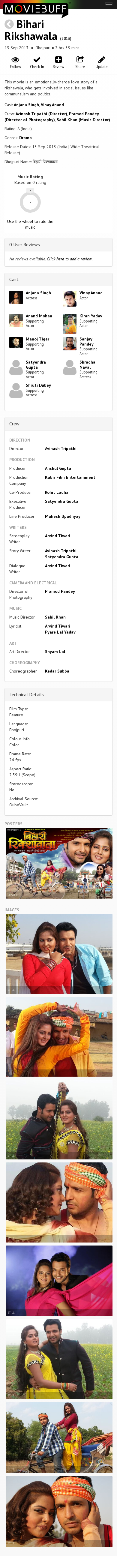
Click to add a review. (70, 259)
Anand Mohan (39, 316)
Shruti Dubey (38, 385)
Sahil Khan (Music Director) (83, 119)
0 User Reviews (24, 244)
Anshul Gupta (58, 468)
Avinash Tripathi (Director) (41, 113)
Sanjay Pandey (87, 341)
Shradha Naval (87, 364)
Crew (14, 424)
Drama (25, 137)
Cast (14, 279)
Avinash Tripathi (60, 448)
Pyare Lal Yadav (60, 632)
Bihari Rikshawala (30, 30)
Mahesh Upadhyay (62, 516)
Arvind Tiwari (57, 535)
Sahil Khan (55, 617)
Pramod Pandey (60, 591)
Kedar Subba (57, 671)
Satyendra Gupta (36, 364)
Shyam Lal (55, 651)
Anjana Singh (26, 104)
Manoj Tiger (37, 339)
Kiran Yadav (91, 316)
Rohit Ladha (56, 492)
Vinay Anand (52, 104)
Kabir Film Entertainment (70, 477)
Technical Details (26, 694)
